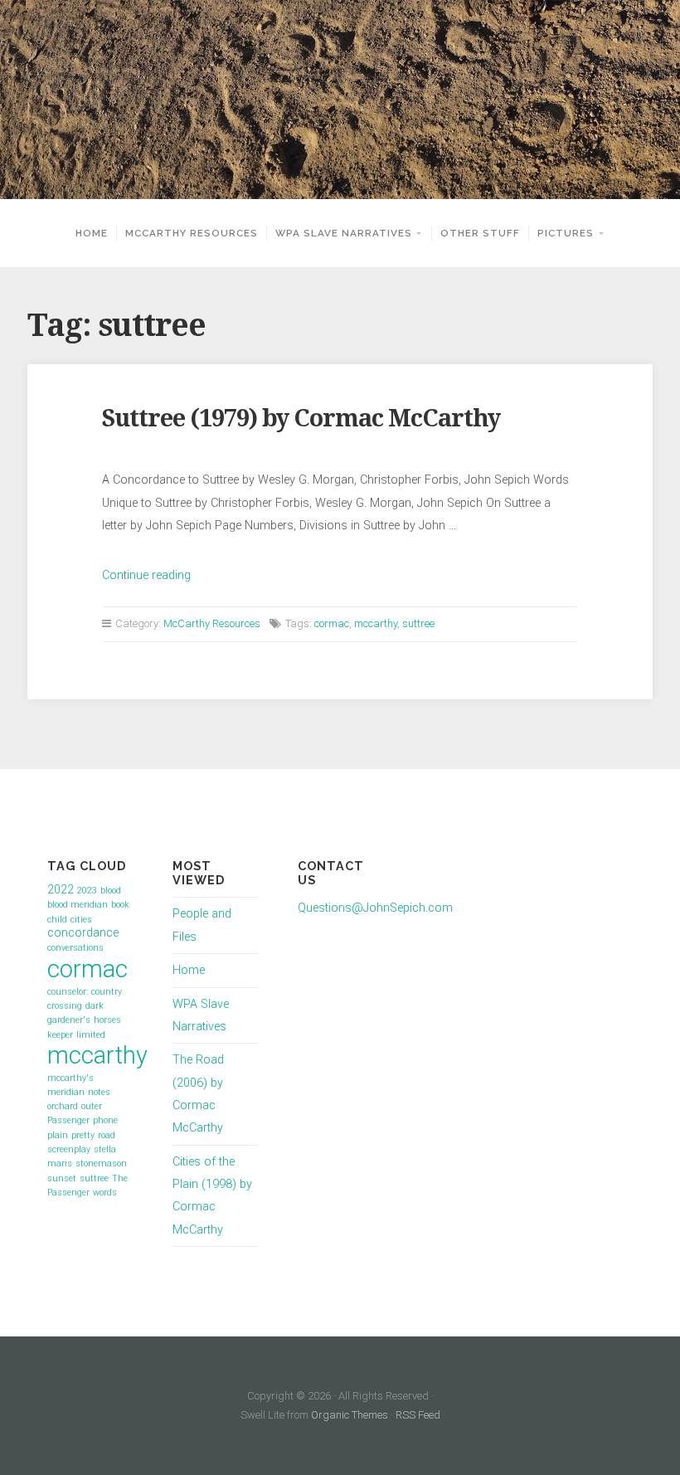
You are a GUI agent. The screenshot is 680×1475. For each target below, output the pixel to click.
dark (94, 1005)
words (105, 1192)
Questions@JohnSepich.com (375, 908)
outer (91, 1106)
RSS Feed (418, 1415)
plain (57, 1135)
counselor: (67, 991)
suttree (418, 623)
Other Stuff (480, 233)
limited (90, 1035)
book (120, 904)
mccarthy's (70, 1078)
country (106, 991)
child (57, 919)
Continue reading (146, 575)
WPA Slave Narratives (343, 233)
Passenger (68, 1120)
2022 (60, 889)
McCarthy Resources (191, 233)
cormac (331, 623)
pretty (83, 1135)
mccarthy (375, 623)
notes (99, 1092)
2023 (87, 890)
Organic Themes (349, 1415)
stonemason (101, 1163)
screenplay (68, 1149)
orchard (62, 1106)
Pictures (565, 233)
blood (110, 890)
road (106, 1135)
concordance (83, 932)
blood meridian (77, 904)
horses (107, 1020)
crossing (64, 1005)
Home (91, 233)
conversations (75, 947)
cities (81, 919)
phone (105, 1120)
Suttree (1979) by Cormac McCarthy (301, 418)
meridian (66, 1092)
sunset (61, 1178)
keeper (60, 1035)
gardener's (68, 1020)
